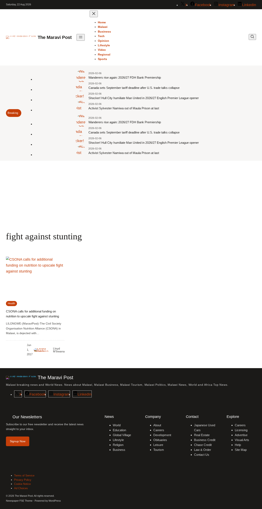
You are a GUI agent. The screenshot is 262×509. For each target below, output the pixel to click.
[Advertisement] (131, 194)
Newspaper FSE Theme (19, 500)
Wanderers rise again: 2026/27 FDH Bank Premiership (124, 77)
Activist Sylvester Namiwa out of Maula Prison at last (123, 108)
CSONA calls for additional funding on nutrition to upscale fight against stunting (32, 314)
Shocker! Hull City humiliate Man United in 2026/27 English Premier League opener (143, 98)
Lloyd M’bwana (59, 350)
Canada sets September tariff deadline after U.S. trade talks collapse (134, 87)
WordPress (55, 500)
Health (11, 303)
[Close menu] (94, 13)
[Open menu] (81, 37)
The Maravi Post (55, 37)
